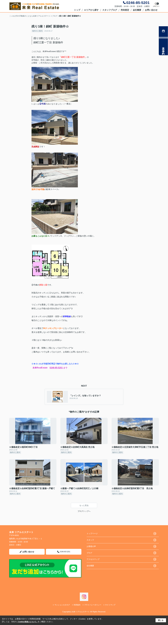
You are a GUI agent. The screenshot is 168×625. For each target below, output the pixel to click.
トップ (77, 10)
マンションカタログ (62, 605)
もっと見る (84, 505)
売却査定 (125, 10)
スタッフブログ (109, 10)
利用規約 (77, 605)
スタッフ (90, 540)
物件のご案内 (37, 31)
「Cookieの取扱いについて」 (27, 622)
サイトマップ (110, 605)
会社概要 (137, 10)
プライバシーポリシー (92, 605)
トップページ (92, 533)
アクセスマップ (93, 559)
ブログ (89, 553)
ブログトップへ (84, 511)
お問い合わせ (151, 10)
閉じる (161, 620)
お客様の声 (91, 546)
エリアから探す (91, 10)
